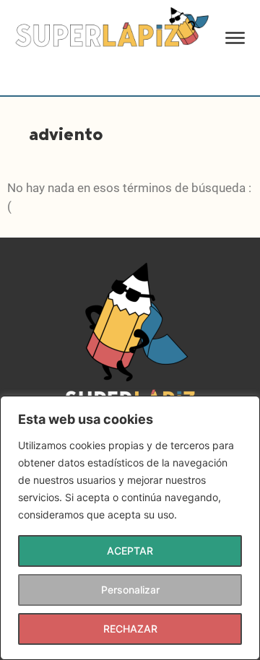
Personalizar (130, 589)
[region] (130, 528)
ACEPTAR (130, 550)
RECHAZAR (130, 628)
